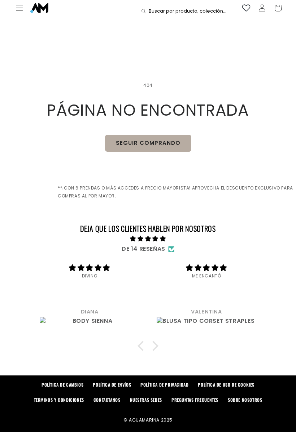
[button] (19, 8)
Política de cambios (62, 385)
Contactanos (107, 400)
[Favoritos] (246, 8)
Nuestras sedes (146, 400)
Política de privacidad (164, 385)
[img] (148, 238)
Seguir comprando (148, 143)
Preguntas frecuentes (194, 400)
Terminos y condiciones (59, 400)
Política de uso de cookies (226, 385)
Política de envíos (112, 385)
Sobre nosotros (245, 400)
